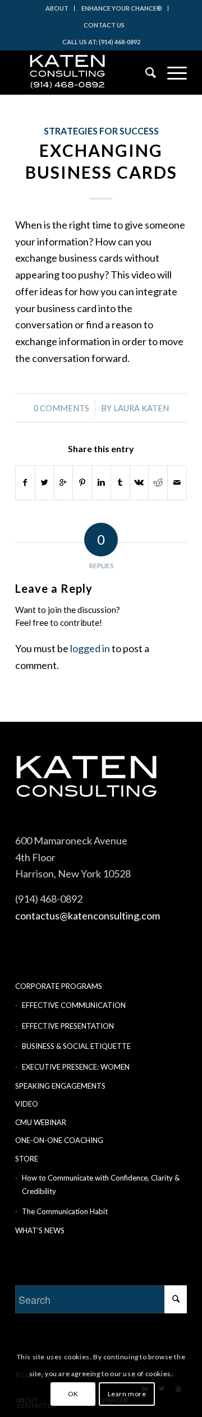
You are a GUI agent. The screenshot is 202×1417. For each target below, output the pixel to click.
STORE (26, 1158)
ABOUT (56, 8)
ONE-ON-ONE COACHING (59, 1140)
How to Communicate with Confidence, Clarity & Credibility (101, 1184)
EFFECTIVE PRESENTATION (68, 1025)
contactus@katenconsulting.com (87, 915)
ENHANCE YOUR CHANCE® (121, 8)
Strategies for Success (101, 131)
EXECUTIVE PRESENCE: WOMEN (76, 1066)
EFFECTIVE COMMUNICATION (74, 1005)
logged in (90, 648)
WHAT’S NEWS (40, 1230)
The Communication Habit (65, 1211)
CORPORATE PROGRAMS (58, 986)
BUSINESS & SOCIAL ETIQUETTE (76, 1046)
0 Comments (61, 408)
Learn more (127, 1394)
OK (73, 1394)
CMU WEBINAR (40, 1122)
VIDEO (26, 1103)
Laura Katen (141, 408)
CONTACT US (104, 25)
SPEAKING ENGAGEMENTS (60, 1085)
